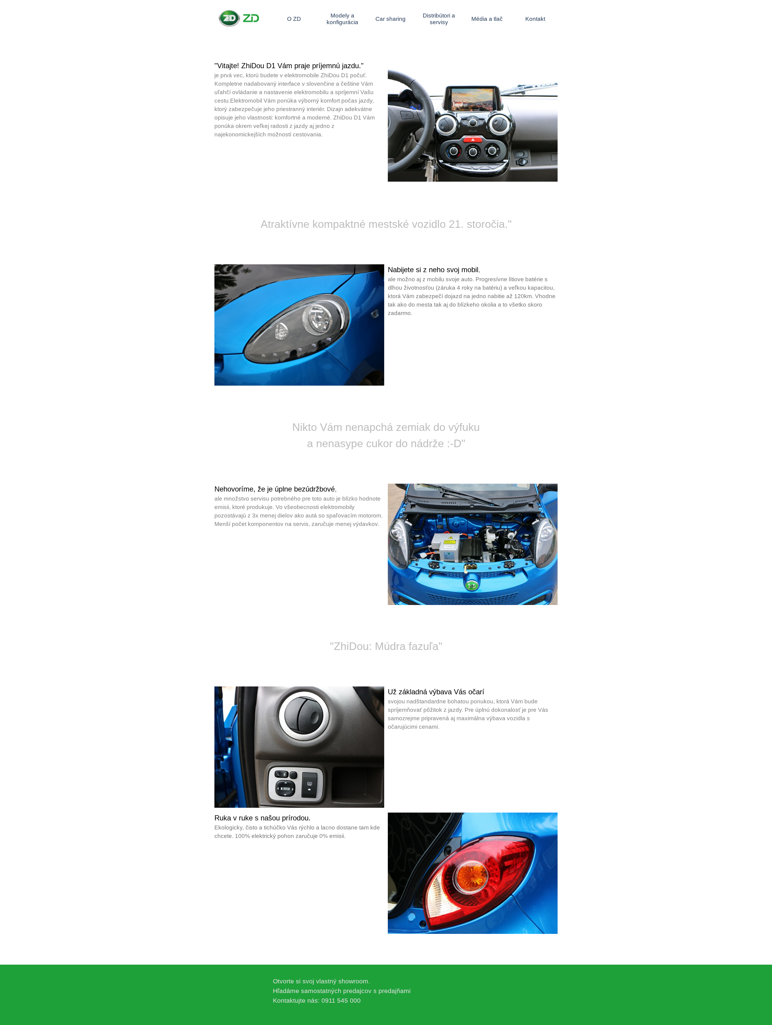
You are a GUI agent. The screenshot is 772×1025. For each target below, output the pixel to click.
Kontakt (535, 19)
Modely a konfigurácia (342, 18)
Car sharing (390, 19)
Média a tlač (487, 19)
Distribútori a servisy (439, 18)
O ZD (294, 19)
